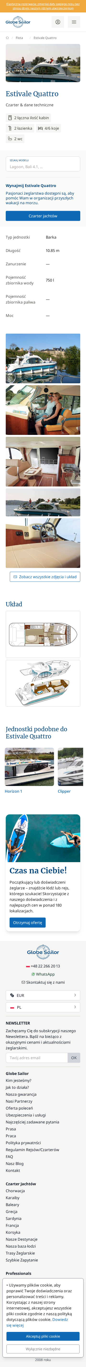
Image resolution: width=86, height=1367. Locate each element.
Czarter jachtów (43, 216)
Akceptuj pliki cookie (43, 1336)
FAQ (9, 1156)
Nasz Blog (15, 1163)
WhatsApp (45, 974)
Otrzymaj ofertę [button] (27, 922)
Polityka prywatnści (23, 1142)
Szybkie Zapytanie (22, 1260)
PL (19, 1007)
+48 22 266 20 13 (45, 966)
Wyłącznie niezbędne (43, 1348)
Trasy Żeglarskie (20, 1253)
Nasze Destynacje (22, 1239)
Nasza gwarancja (21, 1094)
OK (74, 1057)
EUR (20, 995)
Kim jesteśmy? (18, 1080)
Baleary (12, 1204)
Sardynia (14, 1218)
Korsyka (13, 1232)
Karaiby (12, 1197)
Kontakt (13, 1170)
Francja (12, 1225)
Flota (19, 38)
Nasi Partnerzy (19, 1101)
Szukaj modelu (19, 160)
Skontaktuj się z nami (45, 982)
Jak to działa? (17, 1087)
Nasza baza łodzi (21, 1246)
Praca (11, 1135)
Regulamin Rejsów (22, 1149)
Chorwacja (15, 1190)
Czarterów (49, 1149)
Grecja (11, 1211)
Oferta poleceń (19, 1108)
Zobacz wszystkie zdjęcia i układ (48, 576)
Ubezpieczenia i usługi (26, 1115)
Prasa (11, 1129)
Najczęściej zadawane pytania (32, 1122)
